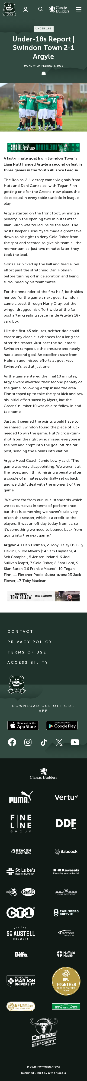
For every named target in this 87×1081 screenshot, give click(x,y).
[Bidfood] (66, 933)
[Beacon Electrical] (20, 851)
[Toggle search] (41, 9)
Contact (20, 631)
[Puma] (20, 797)
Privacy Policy (29, 642)
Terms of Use (27, 652)
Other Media (57, 1073)
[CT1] (20, 912)
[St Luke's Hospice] (20, 871)
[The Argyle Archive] (66, 1006)
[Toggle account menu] (25, 9)
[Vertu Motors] (66, 797)
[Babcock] (66, 852)
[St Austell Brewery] (20, 933)
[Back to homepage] (9, 9)
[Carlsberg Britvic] (66, 913)
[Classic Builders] (43, 774)
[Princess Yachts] (66, 892)
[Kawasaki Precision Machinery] (66, 871)
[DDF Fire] (66, 823)
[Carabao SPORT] (43, 1032)
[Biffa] (20, 954)
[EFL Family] (20, 1006)
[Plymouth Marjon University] (20, 981)
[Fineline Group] (20, 823)
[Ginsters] (20, 892)
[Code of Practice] (66, 981)
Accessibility (27, 662)
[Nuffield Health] (66, 954)
